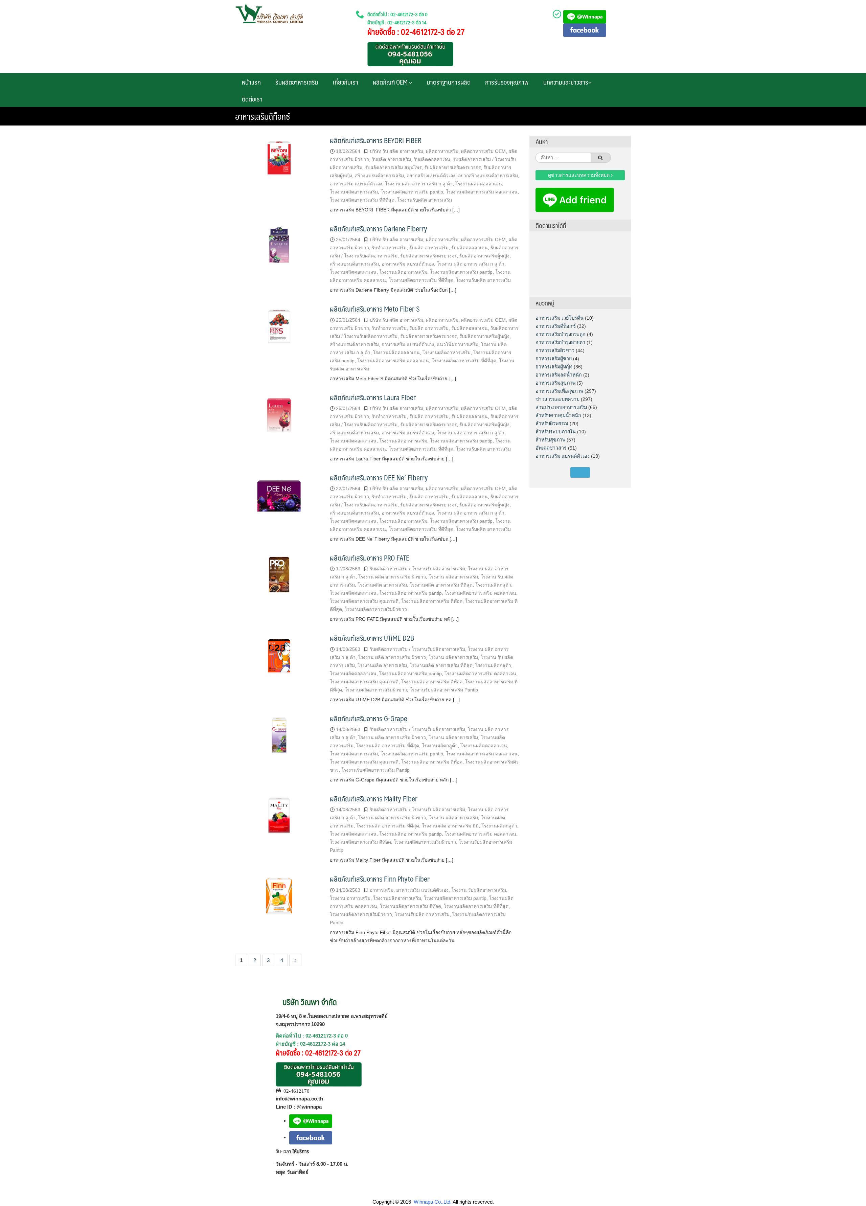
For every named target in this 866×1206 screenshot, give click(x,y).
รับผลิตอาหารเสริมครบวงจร (452, 167)
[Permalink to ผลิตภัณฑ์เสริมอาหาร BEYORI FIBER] (279, 158)
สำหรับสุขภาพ (550, 439)
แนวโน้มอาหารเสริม (457, 344)
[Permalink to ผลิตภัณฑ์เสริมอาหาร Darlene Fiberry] (279, 246)
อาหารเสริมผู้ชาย (553, 358)
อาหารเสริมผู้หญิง (553, 366)
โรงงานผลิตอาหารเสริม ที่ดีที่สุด (362, 200)
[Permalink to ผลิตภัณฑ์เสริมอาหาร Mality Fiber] (279, 816)
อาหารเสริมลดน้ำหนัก (558, 375)
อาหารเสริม (381, 890)
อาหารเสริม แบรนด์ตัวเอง (356, 183)
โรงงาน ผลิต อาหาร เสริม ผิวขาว (392, 576)
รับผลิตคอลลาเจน (432, 159)
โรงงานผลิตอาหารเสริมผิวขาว (376, 609)
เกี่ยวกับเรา (345, 81)
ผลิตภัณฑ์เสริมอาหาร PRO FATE (369, 558)
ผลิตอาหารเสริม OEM (483, 151)
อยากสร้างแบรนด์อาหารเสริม (488, 175)
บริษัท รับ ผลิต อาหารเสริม (396, 151)
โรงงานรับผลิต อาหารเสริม (424, 200)
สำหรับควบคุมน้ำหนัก (558, 415)
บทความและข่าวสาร (565, 81)
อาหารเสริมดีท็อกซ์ (555, 326)
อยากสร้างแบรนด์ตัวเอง (431, 175)
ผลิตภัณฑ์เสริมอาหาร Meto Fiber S (375, 309)
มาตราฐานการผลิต (449, 81)
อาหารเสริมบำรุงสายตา (560, 342)
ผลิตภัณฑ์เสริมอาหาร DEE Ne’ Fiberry (379, 477)
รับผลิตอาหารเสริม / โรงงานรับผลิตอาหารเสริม (417, 568)
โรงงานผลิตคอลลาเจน (478, 183)
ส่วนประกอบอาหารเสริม (561, 407)
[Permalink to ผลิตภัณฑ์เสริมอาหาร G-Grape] (279, 736)
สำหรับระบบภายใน (555, 431)
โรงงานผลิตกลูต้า (493, 585)
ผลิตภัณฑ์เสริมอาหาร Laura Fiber (373, 397)
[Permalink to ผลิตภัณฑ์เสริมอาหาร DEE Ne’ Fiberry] (279, 495)
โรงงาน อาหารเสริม (350, 898)
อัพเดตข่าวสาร (551, 448)
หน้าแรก (251, 81)
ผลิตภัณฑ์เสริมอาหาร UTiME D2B (372, 638)
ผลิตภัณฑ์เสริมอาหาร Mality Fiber (373, 798)
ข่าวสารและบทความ (557, 399)
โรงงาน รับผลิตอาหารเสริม (478, 890)
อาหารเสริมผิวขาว (554, 350)
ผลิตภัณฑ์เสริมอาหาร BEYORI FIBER (375, 140)
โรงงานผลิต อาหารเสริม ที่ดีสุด (441, 585)
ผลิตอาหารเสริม (442, 151)
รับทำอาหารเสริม (389, 247)
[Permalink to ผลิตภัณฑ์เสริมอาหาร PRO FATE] (279, 575)
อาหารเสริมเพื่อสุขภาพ (559, 391)
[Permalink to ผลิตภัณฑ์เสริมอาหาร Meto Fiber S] (279, 326)
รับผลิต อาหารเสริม (391, 159)
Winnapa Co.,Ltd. (433, 1202)
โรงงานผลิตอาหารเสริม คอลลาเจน (482, 192)
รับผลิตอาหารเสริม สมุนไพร (393, 167)
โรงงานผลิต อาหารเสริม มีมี (450, 825)
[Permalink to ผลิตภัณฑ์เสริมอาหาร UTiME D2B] (279, 656)
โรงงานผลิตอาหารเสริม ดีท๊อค (431, 601)
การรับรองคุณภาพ (507, 81)
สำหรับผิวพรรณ (551, 423)
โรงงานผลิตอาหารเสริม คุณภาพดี (364, 601)
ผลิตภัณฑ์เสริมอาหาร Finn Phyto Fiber (380, 879)
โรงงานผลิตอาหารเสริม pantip (412, 192)
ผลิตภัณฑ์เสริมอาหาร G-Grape (368, 718)
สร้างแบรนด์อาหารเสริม (379, 175)
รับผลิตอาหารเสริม (296, 81)
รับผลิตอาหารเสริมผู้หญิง (484, 255)
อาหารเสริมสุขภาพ (555, 383)
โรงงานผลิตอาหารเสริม (354, 192)
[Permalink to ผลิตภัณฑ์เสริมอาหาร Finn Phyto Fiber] (279, 897)
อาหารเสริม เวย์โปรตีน (559, 318)
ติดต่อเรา (252, 98)
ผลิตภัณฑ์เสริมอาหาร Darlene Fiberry (378, 228)
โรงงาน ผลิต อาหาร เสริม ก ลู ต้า (419, 183)
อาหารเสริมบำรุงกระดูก (560, 334)
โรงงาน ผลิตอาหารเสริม (453, 576)
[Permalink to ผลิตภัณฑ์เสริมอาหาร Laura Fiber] (279, 415)
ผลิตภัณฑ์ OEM (391, 81)
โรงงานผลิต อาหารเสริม (382, 585)
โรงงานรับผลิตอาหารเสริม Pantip (444, 689)
